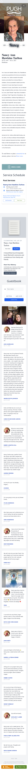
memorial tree (21, 153)
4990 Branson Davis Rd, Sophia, (14, 192)
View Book (7, 248)
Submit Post (14, 299)
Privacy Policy (10, 763)
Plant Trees (19, 200)
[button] (14, 315)
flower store (19, 156)
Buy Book (16, 248)
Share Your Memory (10, 273)
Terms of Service (18, 763)
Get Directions (8, 200)
